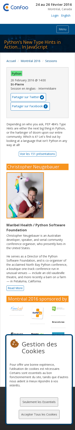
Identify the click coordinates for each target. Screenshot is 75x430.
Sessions (51, 61)
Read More (15, 288)
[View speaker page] (26, 195)
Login (55, 15)
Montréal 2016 (30, 61)
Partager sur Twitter (25, 97)
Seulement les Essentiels (39, 402)
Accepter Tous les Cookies (39, 414)
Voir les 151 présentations (37, 154)
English (65, 15)
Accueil (11, 61)
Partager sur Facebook (27, 106)
